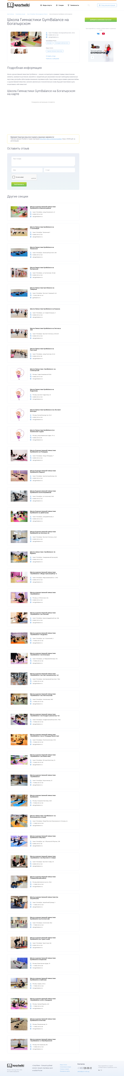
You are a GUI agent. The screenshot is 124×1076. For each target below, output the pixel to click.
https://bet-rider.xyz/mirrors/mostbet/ (51, 139)
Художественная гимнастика (54, 51)
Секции (61, 5)
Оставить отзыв (50, 56)
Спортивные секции (65, 1067)
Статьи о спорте (64, 1069)
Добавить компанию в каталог (101, 20)
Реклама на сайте (65, 1071)
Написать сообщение (52, 58)
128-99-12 (85, 1068)
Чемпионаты (74, 5)
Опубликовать (19, 184)
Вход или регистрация (108, 5)
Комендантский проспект (61, 43)
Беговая (49, 43)
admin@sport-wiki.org (83, 1071)
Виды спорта (47, 5)
